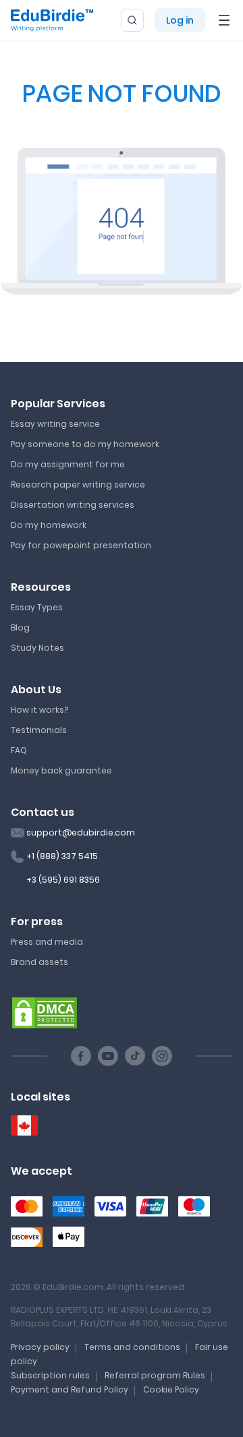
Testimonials (39, 730)
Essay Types (37, 607)
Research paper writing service (78, 484)
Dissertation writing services (72, 504)
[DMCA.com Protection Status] (44, 1012)
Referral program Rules (155, 1375)
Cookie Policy (171, 1389)
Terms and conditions (132, 1347)
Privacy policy (40, 1347)
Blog (20, 627)
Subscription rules (50, 1375)
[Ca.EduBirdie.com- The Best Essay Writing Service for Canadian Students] (24, 1125)
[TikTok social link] (135, 1056)
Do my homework (48, 525)
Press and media (47, 941)
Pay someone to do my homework (85, 444)
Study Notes (37, 647)
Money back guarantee (61, 770)
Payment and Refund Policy (69, 1389)
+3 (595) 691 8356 (63, 879)
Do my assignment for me (68, 464)
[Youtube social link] (108, 1056)
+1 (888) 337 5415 (62, 856)
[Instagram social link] (162, 1056)
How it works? (39, 709)
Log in (180, 20)
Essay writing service (55, 424)
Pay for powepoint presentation (81, 545)
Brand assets (39, 962)
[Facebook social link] (81, 1056)
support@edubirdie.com (80, 832)
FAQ (19, 750)
